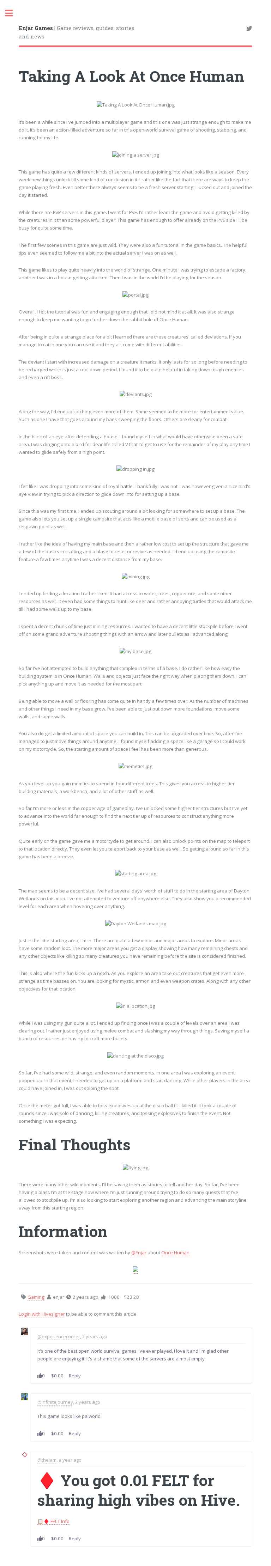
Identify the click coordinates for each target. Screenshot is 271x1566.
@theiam (46, 1460)
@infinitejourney (55, 1402)
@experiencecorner (58, 1336)
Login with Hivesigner (42, 1314)
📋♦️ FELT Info (53, 1521)
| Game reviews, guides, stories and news (76, 32)
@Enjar (138, 1252)
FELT (170, 1480)
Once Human (175, 1252)
